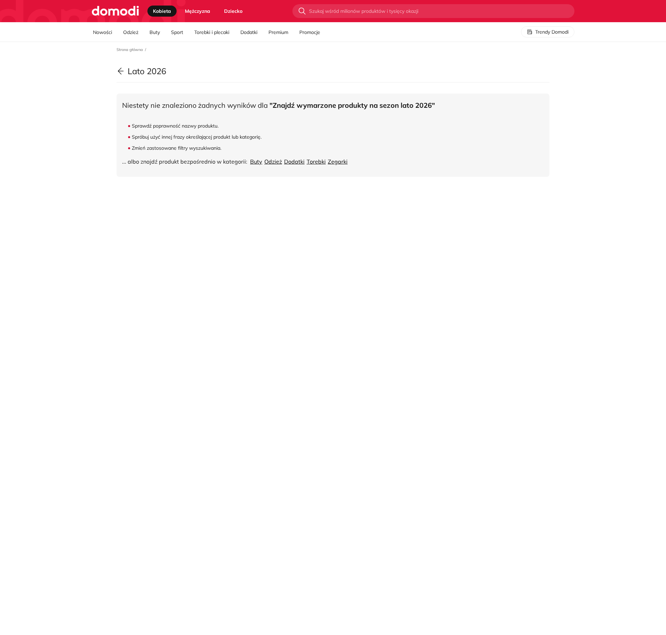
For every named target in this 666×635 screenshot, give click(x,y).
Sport (177, 32)
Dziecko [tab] (233, 11)
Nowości (102, 32)
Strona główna (130, 49)
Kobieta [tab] (162, 11)
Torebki (316, 161)
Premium (278, 32)
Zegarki (338, 161)
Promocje (309, 32)
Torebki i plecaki (211, 32)
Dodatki (248, 32)
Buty (155, 32)
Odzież (130, 32)
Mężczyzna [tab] (197, 11)
